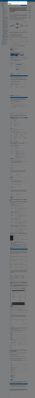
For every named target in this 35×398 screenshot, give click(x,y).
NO (10, 3)
